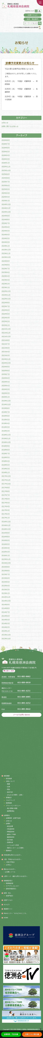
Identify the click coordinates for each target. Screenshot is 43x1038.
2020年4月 (6, 385)
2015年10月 (6, 563)
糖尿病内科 (11, 837)
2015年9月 (6, 567)
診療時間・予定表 (10, 1034)
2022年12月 (6, 291)
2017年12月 (6, 476)
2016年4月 (6, 548)
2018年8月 (6, 450)
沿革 (8, 787)
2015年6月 (6, 578)
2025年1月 (6, 201)
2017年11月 (6, 480)
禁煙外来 (10, 842)
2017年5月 (6, 503)
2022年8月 (6, 303)
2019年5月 (6, 420)
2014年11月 (6, 597)
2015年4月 (6, 586)
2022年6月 (6, 310)
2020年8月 (6, 370)
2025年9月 (6, 174)
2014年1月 (6, 631)
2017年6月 (6, 499)
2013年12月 (6, 635)
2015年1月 (6, 593)
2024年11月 (6, 208)
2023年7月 (6, 268)
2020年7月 (6, 374)
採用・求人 (7, 893)
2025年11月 (6, 167)
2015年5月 (6, 582)
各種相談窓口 (8, 880)
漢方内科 (10, 840)
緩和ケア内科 (11, 834)
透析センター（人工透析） (16, 848)
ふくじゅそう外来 (13, 845)
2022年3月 (6, 318)
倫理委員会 (11, 811)
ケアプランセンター (12, 886)
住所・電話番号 (33, 19)
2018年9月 (6, 446)
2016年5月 (6, 544)
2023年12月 (6, 250)
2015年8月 (6, 571)
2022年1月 (6, 325)
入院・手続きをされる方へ (12, 859)
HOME (6, 917)
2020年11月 (6, 359)
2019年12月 (6, 401)
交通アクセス (33, 15)
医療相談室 (9, 883)
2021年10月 (6, 336)
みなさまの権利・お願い (15, 795)
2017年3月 (6, 510)
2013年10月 (6, 638)
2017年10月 (6, 484)
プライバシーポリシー (13, 805)
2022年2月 (6, 321)
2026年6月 (6, 148)
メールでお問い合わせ (21, 715)
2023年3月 (6, 280)
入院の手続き (10, 862)
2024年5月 (6, 231)
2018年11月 (6, 438)
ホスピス (7, 904)
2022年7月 (6, 306)
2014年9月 (6, 604)
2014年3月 (6, 623)
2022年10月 (6, 299)
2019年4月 (6, 423)
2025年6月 (6, 185)
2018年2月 (6, 469)
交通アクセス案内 (31, 1034)
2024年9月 (6, 216)
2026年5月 (6, 151)
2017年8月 (6, 491)
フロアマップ (10, 800)
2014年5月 (6, 620)
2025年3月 (6, 197)
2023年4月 (6, 276)
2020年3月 (6, 389)
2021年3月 (6, 355)
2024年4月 (6, 234)
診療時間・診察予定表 (13, 818)
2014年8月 (6, 608)
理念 (8, 789)
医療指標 (9, 803)
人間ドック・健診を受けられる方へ (15, 876)
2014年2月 (6, 627)
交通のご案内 (9, 671)
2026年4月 (6, 155)
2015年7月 (6, 574)
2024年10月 (6, 212)
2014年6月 (6, 616)
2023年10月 (6, 257)
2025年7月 (6, 182)
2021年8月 (6, 340)
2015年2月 (6, 589)
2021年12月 (6, 329)
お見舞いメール (10, 872)
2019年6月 (6, 416)
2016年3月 (6, 552)
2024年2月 (6, 242)
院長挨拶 (9, 778)
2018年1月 (6, 472)
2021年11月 (6, 333)
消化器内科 (11, 829)
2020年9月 (6, 367)
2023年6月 (6, 272)
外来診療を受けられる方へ (12, 855)
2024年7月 (6, 223)
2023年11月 (6, 253)
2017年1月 (6, 518)
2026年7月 (6, 144)
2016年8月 (6, 537)
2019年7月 (6, 412)
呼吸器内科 (11, 831)
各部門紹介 (9, 896)
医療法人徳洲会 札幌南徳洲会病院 (27, 1029)
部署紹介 (9, 797)
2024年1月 (6, 246)
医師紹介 (9, 850)
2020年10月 (6, 363)
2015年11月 (6, 559)
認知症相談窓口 (11, 888)
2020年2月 (6, 393)
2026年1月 (6, 163)
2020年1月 (6, 397)
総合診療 (10, 826)
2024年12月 (6, 204)
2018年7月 (6, 453)
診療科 (8, 823)
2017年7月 (6, 495)
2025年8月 (6, 178)
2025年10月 (6, 170)
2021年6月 (6, 348)
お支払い (9, 865)
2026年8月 (6, 140)
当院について (10, 781)
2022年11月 (6, 295)
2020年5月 (6, 382)
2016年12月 (6, 521)
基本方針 (10, 792)
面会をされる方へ (10, 869)
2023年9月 (6, 261)
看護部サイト (8, 909)
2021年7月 (6, 344)
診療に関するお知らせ (10, 126)
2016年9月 (6, 533)
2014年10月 (6, 601)
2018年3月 (6, 465)
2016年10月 (6, 529)
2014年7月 (6, 612)
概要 (8, 784)
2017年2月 (6, 514)
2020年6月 (6, 378)
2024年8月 (6, 219)
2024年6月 (6, 227)
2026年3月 (6, 159)
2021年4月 (6, 352)
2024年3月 (6, 238)
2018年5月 (6, 457)
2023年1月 (6, 287)
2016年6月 (6, 540)
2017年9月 (6, 487)
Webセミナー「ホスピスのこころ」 (15, 913)
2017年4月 (6, 506)
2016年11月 (6, 525)
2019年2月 (6, 431)
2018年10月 (6, 442)
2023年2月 (6, 284)
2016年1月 (6, 555)
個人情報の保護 (12, 808)
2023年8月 (6, 265)
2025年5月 (6, 189)
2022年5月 (6, 314)
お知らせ (5, 122)
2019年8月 (6, 408)
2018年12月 (6, 435)
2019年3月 (6, 427)
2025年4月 (6, 193)
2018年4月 (6, 461)
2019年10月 (6, 404)
